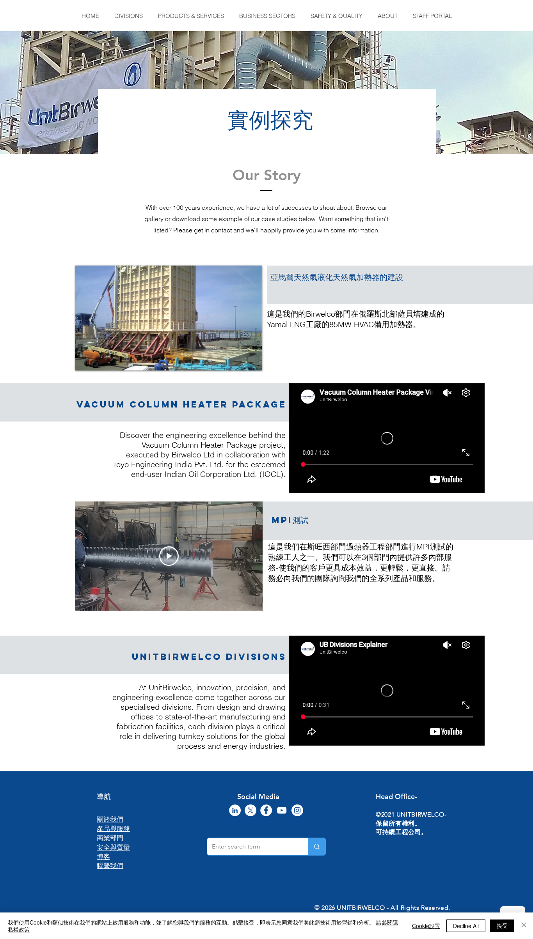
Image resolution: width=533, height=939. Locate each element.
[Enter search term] (316, 846)
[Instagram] (297, 810)
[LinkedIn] (235, 810)
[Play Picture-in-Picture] (238, 360)
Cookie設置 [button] (426, 926)
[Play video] (169, 556)
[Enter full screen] (252, 360)
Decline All (466, 926)
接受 (502, 925)
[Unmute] (99, 360)
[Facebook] (266, 810)
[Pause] (85, 360)
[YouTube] (282, 810)
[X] (250, 810)
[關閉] (523, 926)
